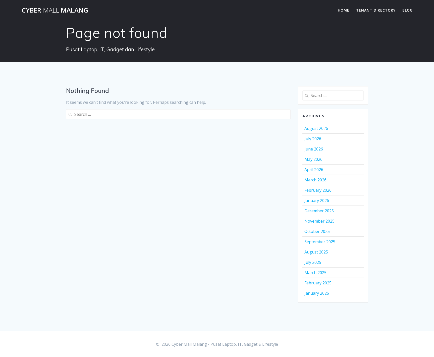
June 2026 (313, 149)
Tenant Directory (376, 10)
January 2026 (316, 200)
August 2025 (316, 252)
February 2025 (318, 283)
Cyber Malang (55, 10)
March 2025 (315, 272)
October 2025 (317, 231)
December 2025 (319, 211)
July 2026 (312, 138)
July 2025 (312, 262)
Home (343, 10)
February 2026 (318, 190)
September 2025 (319, 241)
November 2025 (319, 221)
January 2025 (316, 293)
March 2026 (315, 180)
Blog (407, 10)
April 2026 (313, 169)
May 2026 (313, 159)
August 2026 (316, 128)
